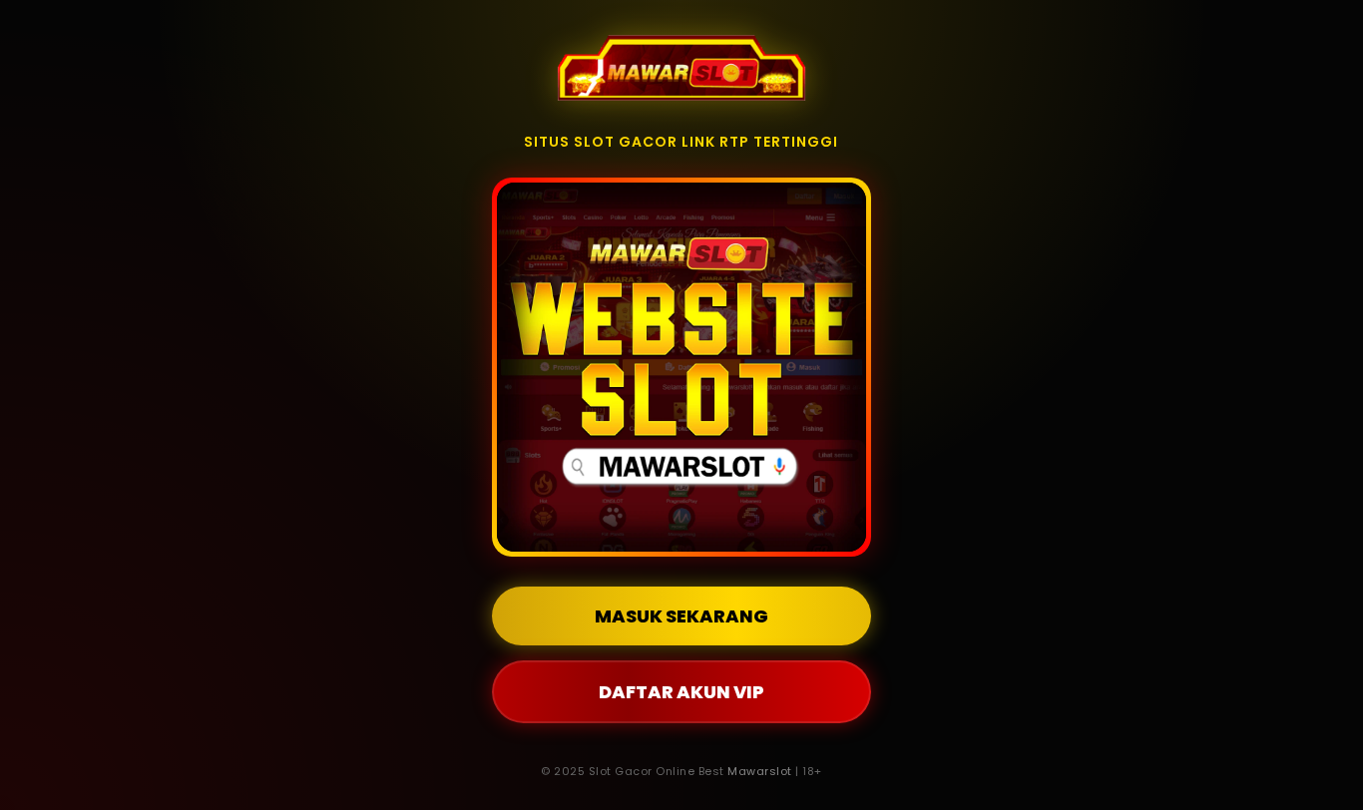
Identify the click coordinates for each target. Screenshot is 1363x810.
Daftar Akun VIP (681, 691)
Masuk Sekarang (681, 616)
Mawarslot (759, 771)
